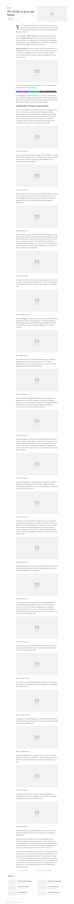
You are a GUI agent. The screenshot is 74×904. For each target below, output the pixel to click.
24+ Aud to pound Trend (23, 886)
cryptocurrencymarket (10, 902)
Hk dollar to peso (34, 91)
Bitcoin (9, 8)
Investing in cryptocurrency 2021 (48, 91)
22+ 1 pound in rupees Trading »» (44, 870)
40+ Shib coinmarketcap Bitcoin (25, 881)
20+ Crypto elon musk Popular (54, 881)
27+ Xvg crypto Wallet (22, 892)
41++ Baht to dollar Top (53, 886)
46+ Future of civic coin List (54, 892)
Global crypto (19, 91)
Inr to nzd (26, 91)
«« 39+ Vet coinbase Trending (21, 870)
